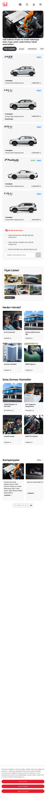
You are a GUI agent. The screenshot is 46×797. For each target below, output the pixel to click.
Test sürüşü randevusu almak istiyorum (20, 243)
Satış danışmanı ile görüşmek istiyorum (20, 236)
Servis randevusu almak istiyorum (22, 249)
